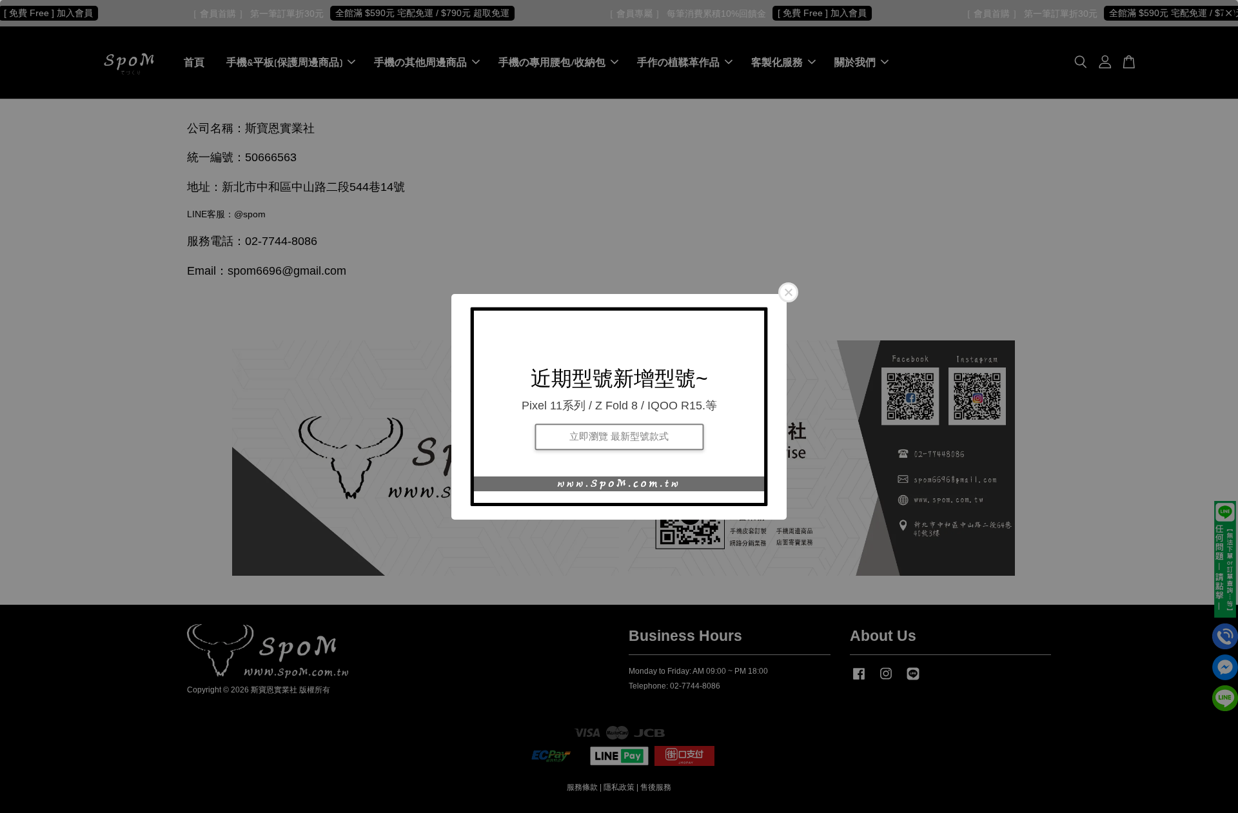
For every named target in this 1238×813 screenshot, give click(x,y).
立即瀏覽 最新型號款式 (619, 436)
